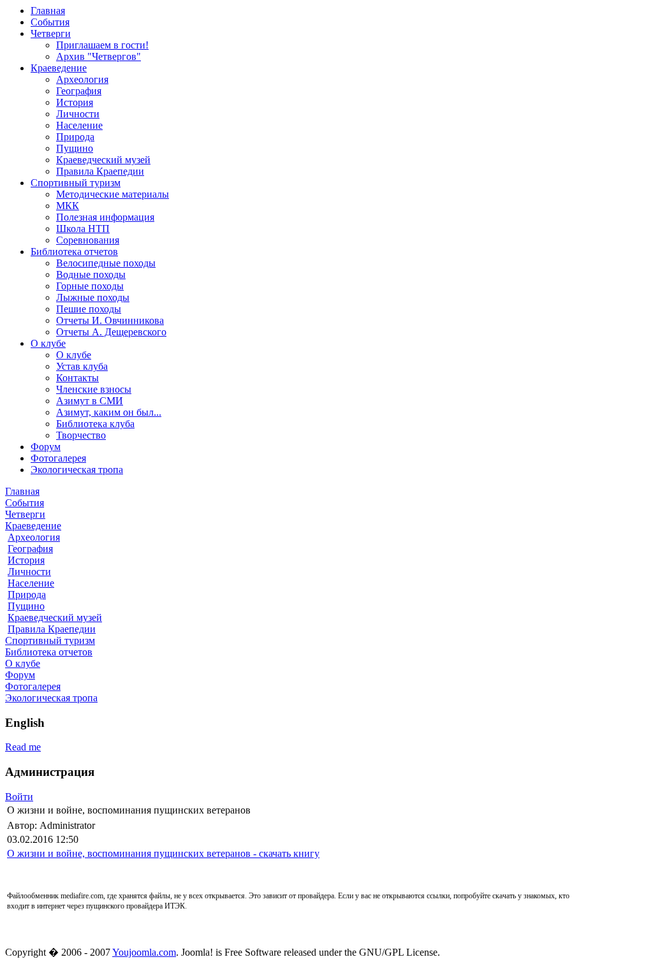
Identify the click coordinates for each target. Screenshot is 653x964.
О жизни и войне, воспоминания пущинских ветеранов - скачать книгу (163, 853)
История (74, 102)
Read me (23, 746)
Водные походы (91, 274)
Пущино (74, 148)
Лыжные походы (92, 297)
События (50, 22)
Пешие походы (88, 308)
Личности (77, 113)
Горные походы (90, 286)
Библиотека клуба (95, 423)
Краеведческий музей (103, 159)
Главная (48, 10)
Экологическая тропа (77, 469)
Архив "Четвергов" (98, 56)
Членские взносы (93, 389)
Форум (46, 446)
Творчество (81, 435)
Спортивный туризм (76, 182)
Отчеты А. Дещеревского (111, 331)
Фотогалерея (58, 458)
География (78, 90)
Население (79, 125)
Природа (75, 136)
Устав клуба (82, 366)
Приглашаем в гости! (102, 45)
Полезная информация (105, 217)
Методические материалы (112, 194)
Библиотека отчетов (74, 251)
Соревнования (87, 240)
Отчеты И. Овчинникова (110, 320)
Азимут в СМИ (89, 400)
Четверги (51, 33)
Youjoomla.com (144, 952)
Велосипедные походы (106, 263)
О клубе (48, 343)
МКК (67, 205)
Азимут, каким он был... (108, 412)
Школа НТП (83, 228)
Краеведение (59, 67)
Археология (82, 79)
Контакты (77, 377)
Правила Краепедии (100, 171)
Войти (19, 796)
